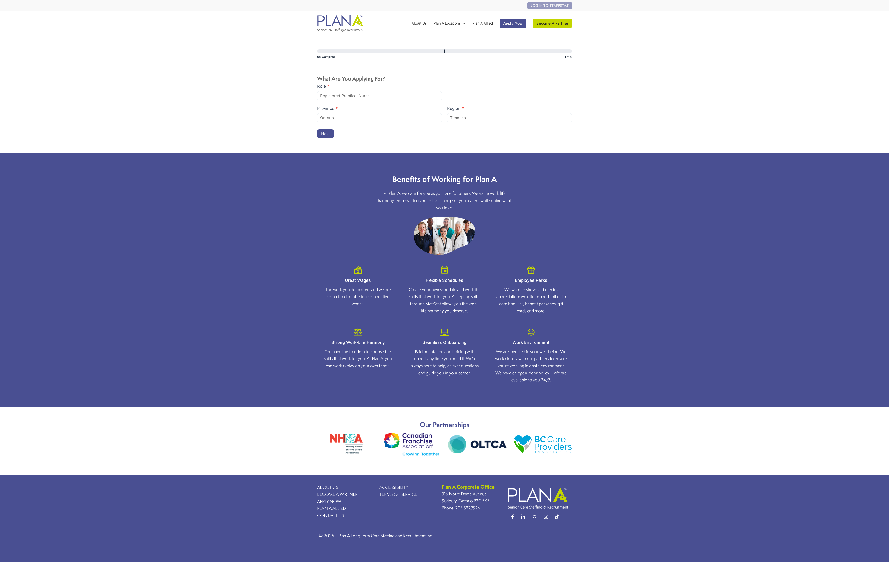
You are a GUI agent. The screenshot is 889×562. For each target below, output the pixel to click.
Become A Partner (552, 23)
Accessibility (393, 487)
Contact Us (330, 515)
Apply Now (513, 23)
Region (455, 108)
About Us (419, 23)
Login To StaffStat (550, 5)
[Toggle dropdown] (464, 23)
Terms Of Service (398, 494)
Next (325, 133)
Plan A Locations (447, 23)
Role (323, 86)
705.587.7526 (467, 508)
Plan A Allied (482, 23)
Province (327, 108)
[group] (444, 55)
